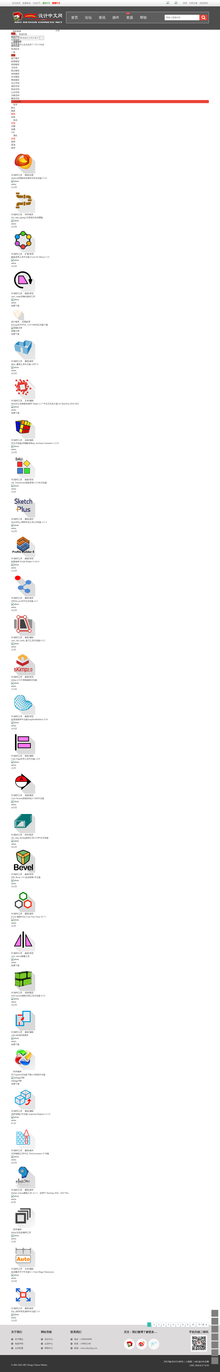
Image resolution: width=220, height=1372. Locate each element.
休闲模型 (15, 74)
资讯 (102, 17)
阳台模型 (15, 70)
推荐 (13, 142)
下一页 (201, 1324)
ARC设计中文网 (201, 1362)
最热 (13, 114)
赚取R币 (46, 3)
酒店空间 (15, 86)
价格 (15, 117)
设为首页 (16, 3)
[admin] (15, 181)
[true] (203, 18)
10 (193, 1324)
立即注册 (193, 3)
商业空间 (15, 89)
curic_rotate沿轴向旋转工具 (23, 296)
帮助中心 (49, 1348)
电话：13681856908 (83, 1339)
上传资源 (17, 101)
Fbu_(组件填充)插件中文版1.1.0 (25, 1311)
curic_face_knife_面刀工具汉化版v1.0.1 (28, 640)
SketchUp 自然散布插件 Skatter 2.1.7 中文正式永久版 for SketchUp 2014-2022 (45, 404)
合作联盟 (19, 1348)
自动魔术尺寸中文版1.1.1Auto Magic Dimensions (32, 1272)
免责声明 (19, 1343)
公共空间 (15, 92)
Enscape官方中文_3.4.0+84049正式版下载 (29, 325)
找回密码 (204, 3)
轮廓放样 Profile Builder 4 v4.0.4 (25, 561)
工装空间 (15, 40)
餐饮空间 (15, 98)
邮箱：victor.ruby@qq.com (85, 1348)
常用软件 (15, 49)
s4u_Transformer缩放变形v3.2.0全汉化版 (29, 482)
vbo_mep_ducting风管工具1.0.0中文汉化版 (29, 838)
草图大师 (15, 331)
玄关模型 (15, 77)
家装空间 (15, 37)
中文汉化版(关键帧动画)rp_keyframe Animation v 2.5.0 (35, 443)
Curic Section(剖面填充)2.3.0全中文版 (27, 798)
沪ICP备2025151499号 (174, 1362)
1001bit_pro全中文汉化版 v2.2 (24, 601)
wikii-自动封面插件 (19, 1035)
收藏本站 (27, 3)
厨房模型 (15, 64)
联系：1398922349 (82, 1343)
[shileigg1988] (17, 1078)
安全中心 (49, 1339)
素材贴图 (15, 46)
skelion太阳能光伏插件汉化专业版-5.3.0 (29, 178)
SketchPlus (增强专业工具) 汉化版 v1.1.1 (29, 522)
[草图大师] (16, 328)
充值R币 (36, 3)
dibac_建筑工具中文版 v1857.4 (24, 364)
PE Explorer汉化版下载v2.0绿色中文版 (28, 1074)
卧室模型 (15, 61)
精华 (13, 148)
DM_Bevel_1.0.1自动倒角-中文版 (26, 877)
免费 (13, 129)
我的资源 (16, 31)
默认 (13, 108)
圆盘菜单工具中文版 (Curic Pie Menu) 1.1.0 (30, 257)
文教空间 (15, 95)
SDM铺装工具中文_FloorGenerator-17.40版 (30, 1153)
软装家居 (15, 43)
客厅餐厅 (15, 58)
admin (13, 184)
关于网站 (19, 1339)
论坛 (88, 17)
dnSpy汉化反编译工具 (21, 1232)
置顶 (13, 145)
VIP (13, 132)
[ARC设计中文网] (37, 28)
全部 (13, 33)
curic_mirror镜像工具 (20, 956)
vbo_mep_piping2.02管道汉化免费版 (27, 217)
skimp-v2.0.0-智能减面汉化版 (24, 680)
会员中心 (49, 1343)
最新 (13, 111)
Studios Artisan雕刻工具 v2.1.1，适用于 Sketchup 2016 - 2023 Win (39, 1193)
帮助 (143, 17)
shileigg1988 (16, 1081)
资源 (129, 17)
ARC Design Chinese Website (35, 1365)
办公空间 (15, 83)
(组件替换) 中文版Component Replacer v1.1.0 (30, 1114)
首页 (74, 17)
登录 (185, 3)
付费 (13, 126)
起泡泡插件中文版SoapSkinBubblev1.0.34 (29, 719)
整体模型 (15, 80)
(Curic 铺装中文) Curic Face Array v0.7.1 (28, 917)
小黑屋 (189, 1362)
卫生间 (14, 67)
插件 (115, 17)
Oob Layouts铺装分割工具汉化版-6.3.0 (28, 996)
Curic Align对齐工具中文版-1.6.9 (25, 759)
